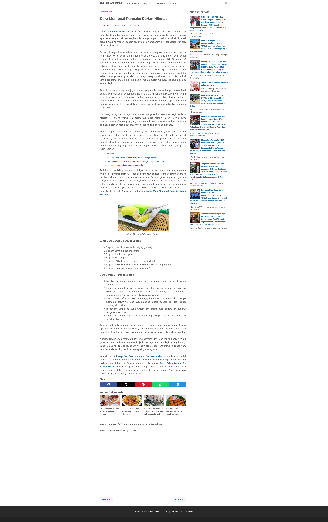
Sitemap (167, 511)
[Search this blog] (226, 3)
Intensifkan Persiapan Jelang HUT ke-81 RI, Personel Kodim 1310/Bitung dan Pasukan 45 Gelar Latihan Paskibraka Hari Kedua (208, 100)
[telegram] (177, 384)
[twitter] (126, 384)
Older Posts (179, 499)
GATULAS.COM (111, 3)
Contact (158, 511)
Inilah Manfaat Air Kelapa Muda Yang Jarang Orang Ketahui (131, 158)
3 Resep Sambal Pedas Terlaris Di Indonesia (125, 165)
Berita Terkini (133, 3)
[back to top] (322, 516)
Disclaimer (189, 511)
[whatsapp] (160, 384)
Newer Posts (106, 499)
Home (137, 511)
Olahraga (160, 3)
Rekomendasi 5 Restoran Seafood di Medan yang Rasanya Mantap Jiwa (136, 161)
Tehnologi (175, 3)
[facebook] (108, 384)
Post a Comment (134, 25)
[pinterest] (143, 384)
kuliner (148, 3)
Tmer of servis (147, 511)
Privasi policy (177, 511)
